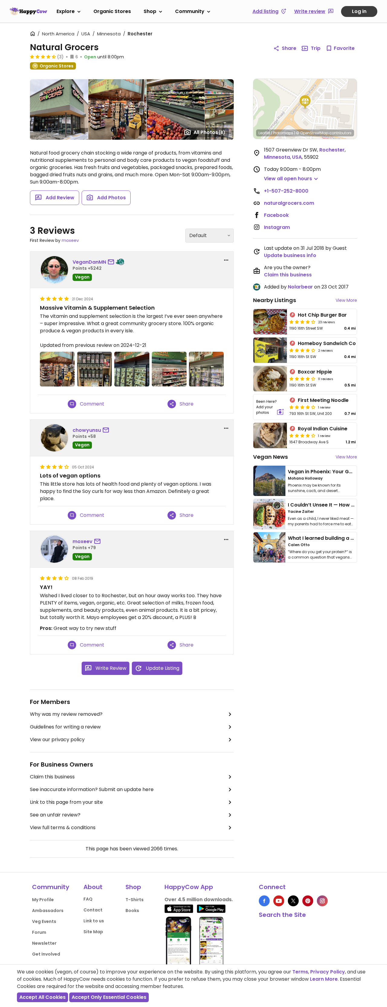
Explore (66, 11)
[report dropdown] (226, 260)
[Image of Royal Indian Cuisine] (270, 435)
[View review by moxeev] (54, 549)
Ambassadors (47, 911)
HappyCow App (188, 887)
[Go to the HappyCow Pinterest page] (307, 900)
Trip (315, 48)
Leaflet (264, 132)
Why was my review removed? (66, 714)
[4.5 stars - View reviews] (43, 56)
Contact (92, 910)
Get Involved (46, 954)
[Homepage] (28, 11)
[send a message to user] (112, 262)
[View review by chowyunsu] (54, 437)
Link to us (93, 921)
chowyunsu (87, 430)
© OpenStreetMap (312, 132)
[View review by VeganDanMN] (54, 269)
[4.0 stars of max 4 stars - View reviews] (302, 321)
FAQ (88, 899)
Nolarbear (300, 286)
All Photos (209, 132)
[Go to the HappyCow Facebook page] (264, 900)
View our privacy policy (57, 739)
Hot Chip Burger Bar (322, 314)
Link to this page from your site (66, 802)
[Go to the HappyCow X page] (293, 900)
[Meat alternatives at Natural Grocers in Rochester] (169, 369)
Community (189, 11)
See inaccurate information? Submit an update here (92, 789)
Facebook (276, 215)
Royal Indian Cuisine (322, 428)
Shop (150, 11)
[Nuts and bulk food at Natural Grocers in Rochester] (131, 369)
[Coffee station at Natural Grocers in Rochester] (94, 369)
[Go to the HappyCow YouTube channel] (278, 900)
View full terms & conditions (63, 827)
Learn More (324, 979)
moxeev (70, 240)
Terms (300, 971)
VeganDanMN (89, 262)
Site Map (93, 932)
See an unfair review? (55, 814)
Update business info (290, 255)
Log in (359, 11)
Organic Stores (112, 11)
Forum (39, 932)
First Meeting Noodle (323, 400)
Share (289, 48)
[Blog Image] (269, 481)
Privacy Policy (327, 971)
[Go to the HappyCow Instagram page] (322, 900)
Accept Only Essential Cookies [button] (109, 997)
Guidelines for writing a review (65, 726)
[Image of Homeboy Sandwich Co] (270, 350)
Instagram (277, 227)
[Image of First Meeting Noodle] (270, 407)
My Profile (43, 900)
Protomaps (283, 132)
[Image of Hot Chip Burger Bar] (270, 321)
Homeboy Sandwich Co (327, 343)
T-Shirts (134, 900)
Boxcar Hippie (315, 371)
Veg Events (44, 921)
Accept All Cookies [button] (42, 997)
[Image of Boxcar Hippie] (270, 378)
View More (346, 300)
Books (132, 911)
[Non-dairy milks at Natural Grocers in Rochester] (206, 369)
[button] (305, 102)
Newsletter (44, 943)
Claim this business (52, 776)
